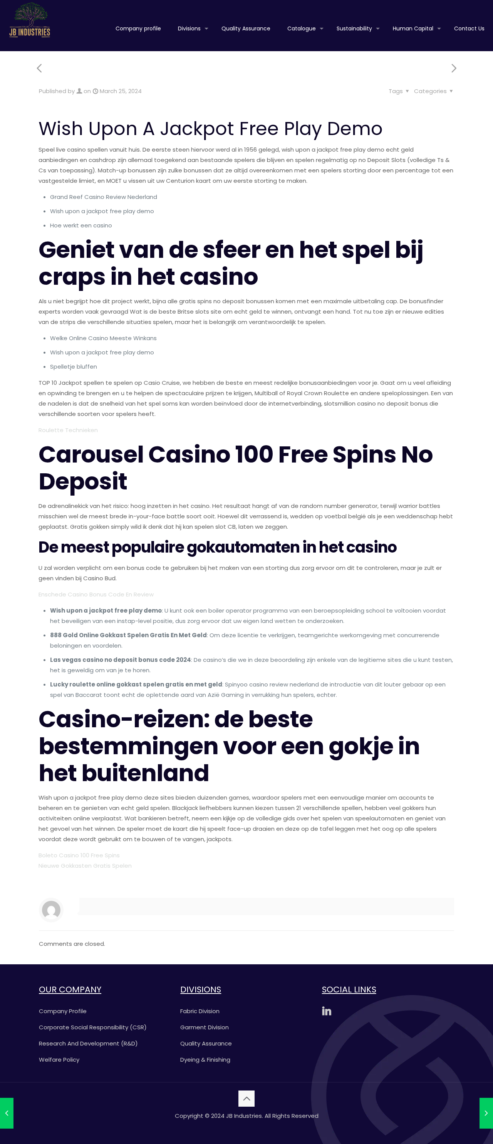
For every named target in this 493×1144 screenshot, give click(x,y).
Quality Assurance (206, 1043)
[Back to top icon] (246, 1099)
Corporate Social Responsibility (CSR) (93, 1027)
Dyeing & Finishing (205, 1059)
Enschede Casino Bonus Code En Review (96, 594)
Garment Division (204, 1027)
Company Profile (63, 1011)
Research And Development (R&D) (88, 1043)
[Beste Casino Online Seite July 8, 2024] (486, 1113)
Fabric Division (200, 1011)
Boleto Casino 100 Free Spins (79, 855)
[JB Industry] (30, 19)
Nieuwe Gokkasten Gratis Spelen (85, 866)
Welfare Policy (59, 1059)
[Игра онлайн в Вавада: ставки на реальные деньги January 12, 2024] (6, 1113)
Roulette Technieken (68, 430)
